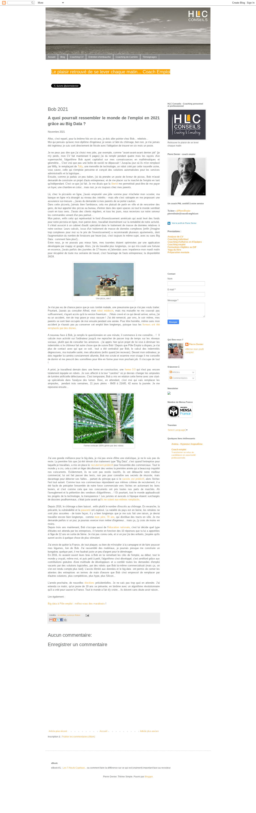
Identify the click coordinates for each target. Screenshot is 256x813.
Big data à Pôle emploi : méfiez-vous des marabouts (76, 603)
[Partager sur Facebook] (62, 620)
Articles (176, 372)
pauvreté (86, 510)
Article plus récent (58, 731)
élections (89, 582)
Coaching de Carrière (127, 57)
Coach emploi (178, 449)
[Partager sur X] (58, 620)
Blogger (149, 776)
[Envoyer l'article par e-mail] (87, 615)
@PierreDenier (183, 210)
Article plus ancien (149, 731)
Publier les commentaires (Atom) (78, 736)
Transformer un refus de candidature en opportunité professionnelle (183, 455)
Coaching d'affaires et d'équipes (185, 242)
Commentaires (179, 378)
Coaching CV (77, 57)
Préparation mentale (178, 252)
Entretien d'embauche (99, 57)
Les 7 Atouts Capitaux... (74, 767)
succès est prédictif (133, 478)
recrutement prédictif (102, 465)
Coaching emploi (176, 244)
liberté (114, 183)
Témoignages (150, 57)
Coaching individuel (178, 239)
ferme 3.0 (130, 369)
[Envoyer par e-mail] (51, 620)
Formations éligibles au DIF (182, 247)
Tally (80, 166)
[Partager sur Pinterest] (65, 620)
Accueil (51, 57)
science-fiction (73, 615)
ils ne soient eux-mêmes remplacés (120, 499)
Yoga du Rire (174, 249)
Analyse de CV (175, 236)
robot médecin (105, 310)
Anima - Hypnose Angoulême (187, 444)
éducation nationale (119, 527)
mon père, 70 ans (105, 517)
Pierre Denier (196, 344)
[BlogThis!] (54, 620)
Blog (62, 57)
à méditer (62, 615)
